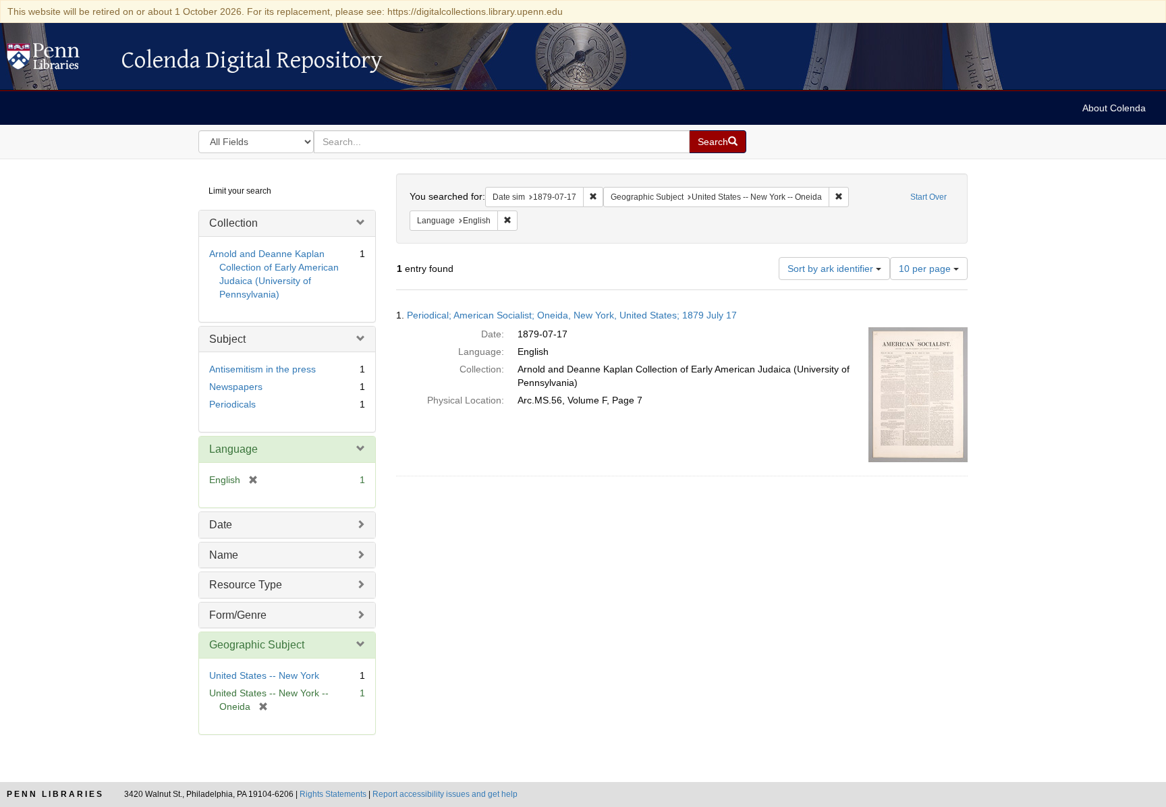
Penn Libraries (55, 794)
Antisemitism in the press (262, 369)
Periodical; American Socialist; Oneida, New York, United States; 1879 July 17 (572, 315)
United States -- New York (264, 675)
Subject (227, 339)
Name (223, 555)
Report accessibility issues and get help (445, 794)
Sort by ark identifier (831, 268)
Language (233, 449)
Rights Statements (333, 794)
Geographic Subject (256, 644)
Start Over (928, 197)
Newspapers (235, 386)
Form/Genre (238, 615)
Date (220, 524)
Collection (233, 223)
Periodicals (232, 404)
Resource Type (245, 584)
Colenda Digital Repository (57, 60)
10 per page (926, 268)
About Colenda (1114, 108)
